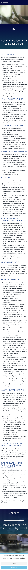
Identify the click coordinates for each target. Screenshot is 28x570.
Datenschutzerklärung (14, 559)
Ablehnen (14, 563)
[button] (18, 2)
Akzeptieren (14, 567)
